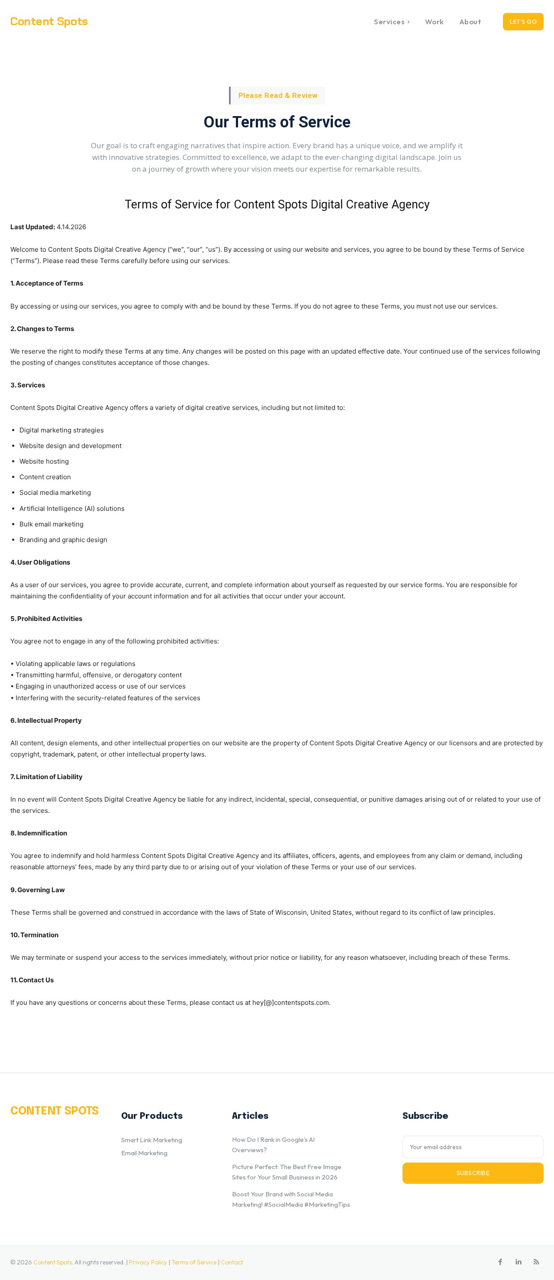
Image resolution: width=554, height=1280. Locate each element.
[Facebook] (500, 1262)
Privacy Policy (148, 1262)
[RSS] (537, 1262)
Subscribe (473, 1173)
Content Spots (52, 1262)
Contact (232, 1262)
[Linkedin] (518, 1262)
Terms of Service (193, 1262)
